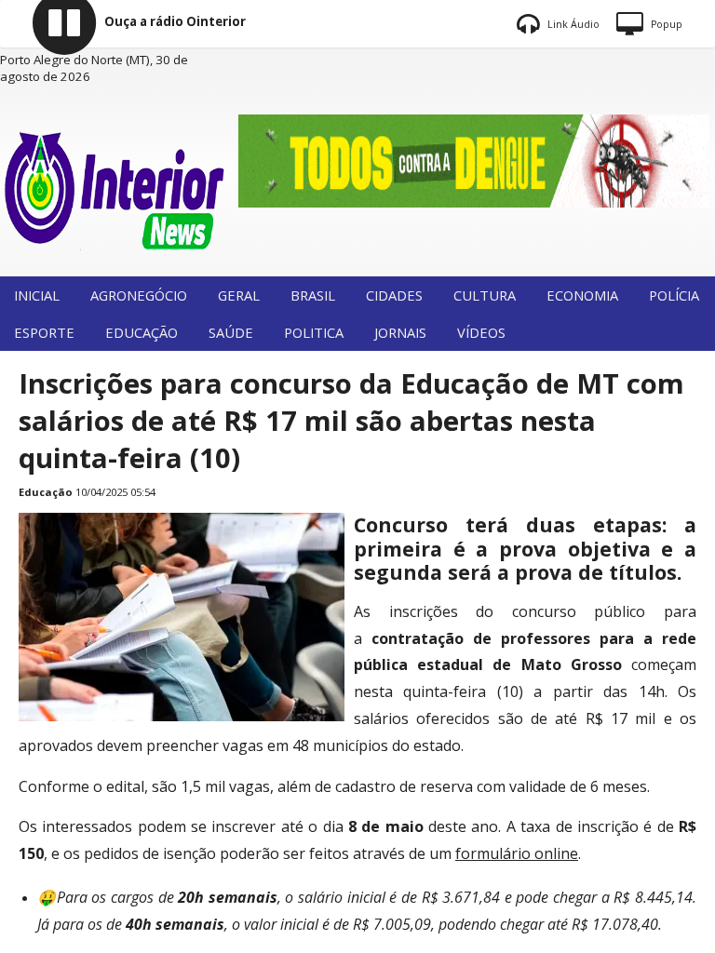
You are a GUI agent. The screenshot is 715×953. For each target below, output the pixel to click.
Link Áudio (572, 24)
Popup (665, 24)
